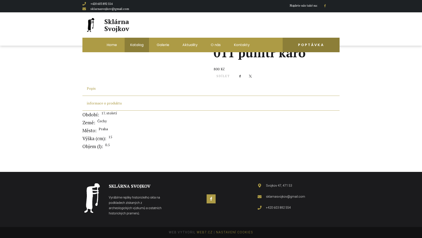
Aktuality (190, 44)
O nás (216, 44)
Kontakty (242, 44)
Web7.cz (204, 232)
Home (112, 44)
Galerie (163, 44)
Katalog (137, 44)
